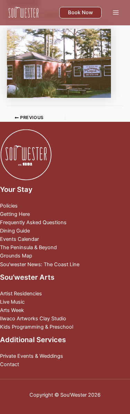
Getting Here (15, 214)
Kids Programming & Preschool (36, 327)
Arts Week (12, 310)
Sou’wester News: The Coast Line (39, 264)
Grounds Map (16, 256)
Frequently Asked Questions (33, 222)
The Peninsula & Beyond (28, 247)
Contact (9, 364)
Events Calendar (19, 239)
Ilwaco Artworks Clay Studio (33, 318)
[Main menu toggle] (116, 12)
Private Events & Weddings (31, 356)
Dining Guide (15, 231)
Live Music (12, 302)
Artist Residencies (21, 293)
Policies (9, 206)
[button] (80, 12)
